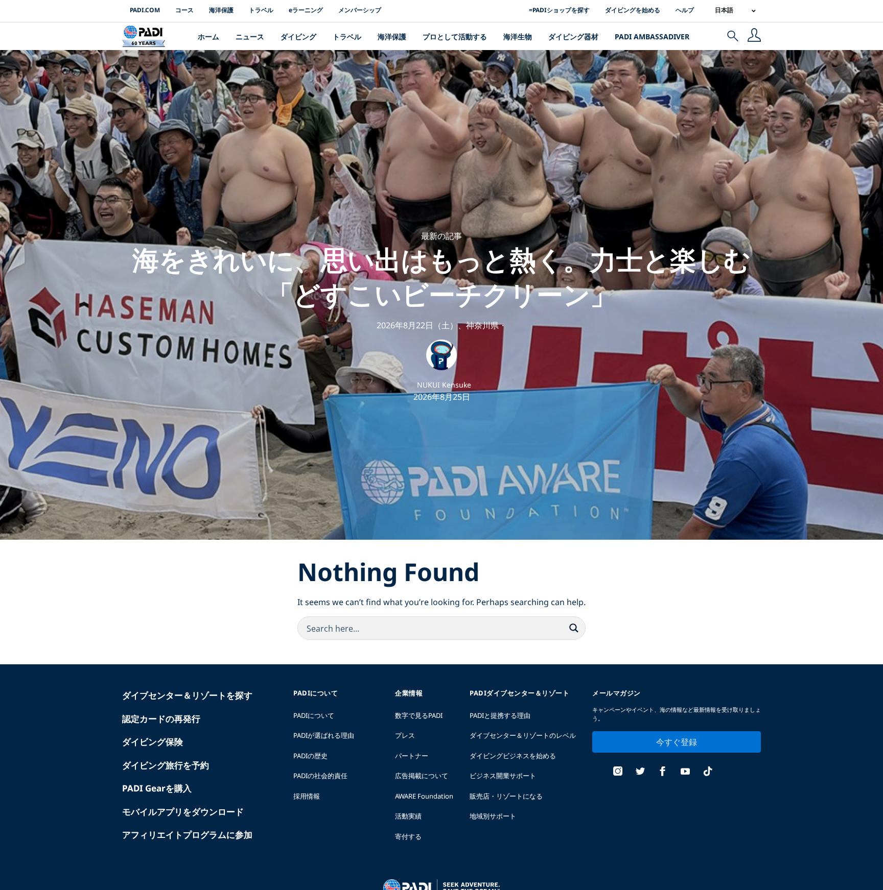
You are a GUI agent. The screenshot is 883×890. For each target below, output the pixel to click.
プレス (405, 735)
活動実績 (408, 816)
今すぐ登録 (676, 742)
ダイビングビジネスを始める (513, 755)
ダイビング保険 (152, 742)
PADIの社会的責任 (320, 775)
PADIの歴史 (310, 755)
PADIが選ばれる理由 (323, 735)
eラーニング (306, 10)
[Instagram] (618, 772)
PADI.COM (145, 10)
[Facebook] (663, 772)
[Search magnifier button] (574, 628)
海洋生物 (517, 36)
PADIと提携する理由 (500, 715)
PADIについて (313, 715)
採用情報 (306, 796)
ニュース (250, 36)
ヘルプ (685, 10)
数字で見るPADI (419, 715)
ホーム (208, 36)
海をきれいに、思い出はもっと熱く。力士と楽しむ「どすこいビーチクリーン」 (441, 276)
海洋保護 (221, 10)
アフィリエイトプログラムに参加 (187, 834)
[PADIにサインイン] (754, 36)
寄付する (408, 836)
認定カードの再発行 (161, 719)
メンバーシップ (359, 10)
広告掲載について (421, 775)
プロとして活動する (455, 36)
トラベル (261, 10)
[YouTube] (685, 772)
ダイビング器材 (573, 36)
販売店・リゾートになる (506, 796)
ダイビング (298, 36)
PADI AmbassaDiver (652, 36)
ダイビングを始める (632, 10)
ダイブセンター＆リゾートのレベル (523, 735)
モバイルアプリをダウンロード (183, 811)
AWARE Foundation (424, 796)
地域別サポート (493, 816)
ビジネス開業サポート (503, 775)
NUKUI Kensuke (444, 385)
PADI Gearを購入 (157, 788)
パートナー (411, 755)
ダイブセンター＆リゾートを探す (187, 695)
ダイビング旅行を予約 (165, 765)
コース (184, 10)
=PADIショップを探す (559, 10)
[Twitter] (640, 772)
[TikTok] (708, 772)
